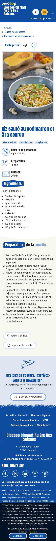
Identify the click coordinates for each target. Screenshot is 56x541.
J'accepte (38, 536)
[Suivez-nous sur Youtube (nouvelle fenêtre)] (25, 473)
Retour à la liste (18, 335)
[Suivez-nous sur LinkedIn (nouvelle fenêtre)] (15, 473)
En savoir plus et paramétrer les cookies (27, 528)
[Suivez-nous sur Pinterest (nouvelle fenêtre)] (45, 473)
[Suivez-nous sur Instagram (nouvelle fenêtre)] (35, 473)
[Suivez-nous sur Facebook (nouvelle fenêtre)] (5, 473)
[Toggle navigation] (52, 13)
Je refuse (18, 536)
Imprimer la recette (21, 345)
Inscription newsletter (30, 397)
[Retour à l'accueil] (9, 3)
